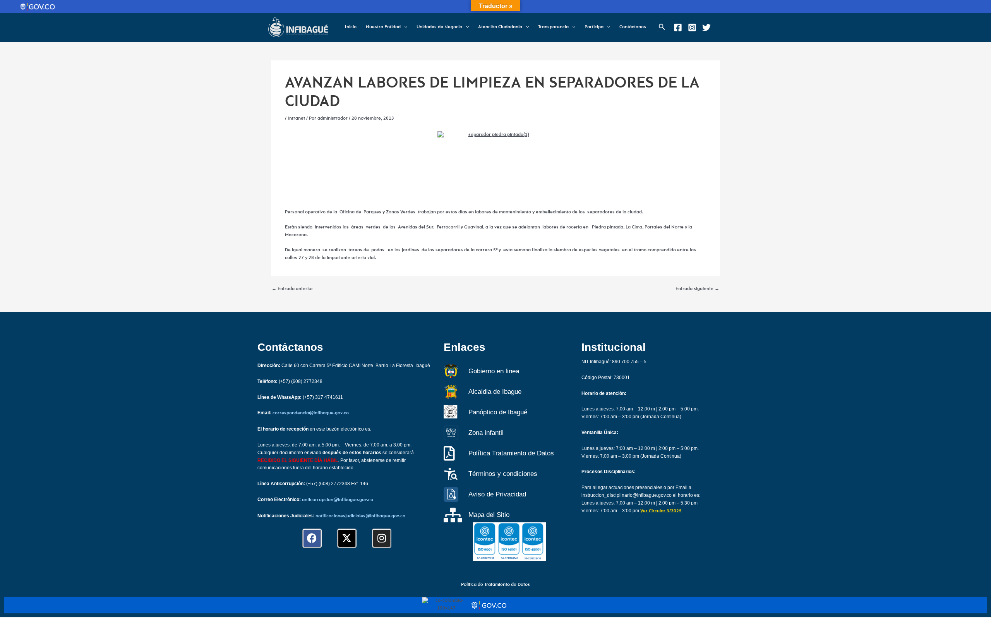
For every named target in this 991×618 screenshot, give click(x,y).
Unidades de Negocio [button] (439, 27)
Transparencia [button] (553, 27)
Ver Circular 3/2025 (661, 511)
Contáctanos (632, 27)
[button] (404, 27)
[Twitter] (706, 27)
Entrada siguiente (697, 289)
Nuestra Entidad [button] (383, 27)
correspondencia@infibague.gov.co (311, 413)
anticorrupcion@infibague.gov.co (337, 500)
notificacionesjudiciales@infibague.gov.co (360, 516)
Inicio (351, 27)
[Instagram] (692, 27)
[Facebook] (678, 27)
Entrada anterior (292, 289)
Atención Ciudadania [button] (500, 27)
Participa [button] (594, 27)
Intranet (296, 118)
